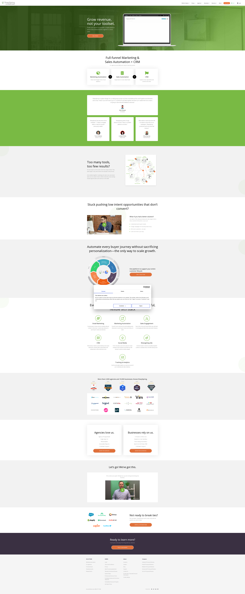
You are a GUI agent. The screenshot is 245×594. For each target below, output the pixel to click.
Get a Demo (95, 36)
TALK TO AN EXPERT (122, 547)
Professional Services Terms (111, 575)
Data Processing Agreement (110, 569)
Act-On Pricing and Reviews (148, 571)
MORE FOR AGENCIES (104, 450)
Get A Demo (226, 3)
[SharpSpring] (49, 2)
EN (233, 3)
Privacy (106, 566)
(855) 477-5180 (98, 589)
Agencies (199, 3)
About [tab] (141, 291)
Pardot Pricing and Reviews (148, 564)
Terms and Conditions (109, 564)
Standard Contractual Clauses (111, 571)
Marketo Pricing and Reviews (148, 566)
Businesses (206, 3)
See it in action (140, 274)
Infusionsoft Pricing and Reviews (149, 569)
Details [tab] (122, 291)
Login (239, 3)
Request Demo (89, 571)
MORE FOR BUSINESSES (140, 450)
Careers (125, 564)
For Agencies (89, 564)
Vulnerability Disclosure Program (112, 581)
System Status (108, 573)
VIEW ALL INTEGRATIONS (141, 525)
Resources (214, 3)
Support (125, 569)
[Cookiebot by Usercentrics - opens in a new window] (144, 287)
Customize (121, 305)
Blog (124, 566)
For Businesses (89, 566)
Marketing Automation (90, 562)
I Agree (140, 305)
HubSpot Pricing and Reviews (148, 562)
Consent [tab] (103, 291)
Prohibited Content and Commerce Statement (112, 579)
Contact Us (125, 571)
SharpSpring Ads (89, 569)
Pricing (193, 3)
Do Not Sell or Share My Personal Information (130, 574)
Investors (125, 562)
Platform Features (185, 3)
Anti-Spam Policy (108, 584)
